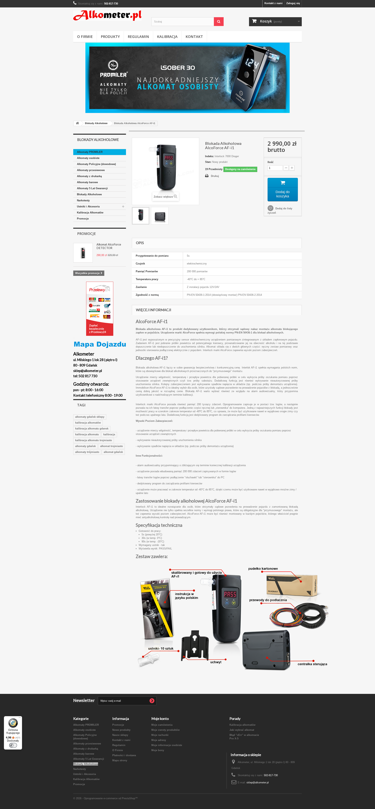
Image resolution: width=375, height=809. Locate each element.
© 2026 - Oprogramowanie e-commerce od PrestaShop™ (105, 798)
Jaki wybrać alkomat (241, 729)
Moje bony (157, 750)
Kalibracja (167, 36)
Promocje (83, 218)
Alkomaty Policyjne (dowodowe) (96, 164)
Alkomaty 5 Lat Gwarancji (92, 188)
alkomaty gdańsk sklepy (89, 416)
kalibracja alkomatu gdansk (91, 428)
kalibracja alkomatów (88, 422)
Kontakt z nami (273, 3)
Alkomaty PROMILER (90, 152)
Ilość (270, 162)
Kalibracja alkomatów (242, 724)
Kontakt (194, 36)
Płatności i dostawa (124, 755)
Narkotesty (83, 200)
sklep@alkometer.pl (257, 782)
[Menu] (19, 718)
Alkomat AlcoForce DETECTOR (108, 246)
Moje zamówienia (161, 724)
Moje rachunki (160, 735)
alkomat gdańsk (113, 452)
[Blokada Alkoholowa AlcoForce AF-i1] (140, 215)
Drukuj (215, 176)
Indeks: (209, 156)
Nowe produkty (121, 729)
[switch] (13, 745)
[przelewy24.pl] (99, 309)
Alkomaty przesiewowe (91, 170)
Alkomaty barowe (87, 182)
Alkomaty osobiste (88, 158)
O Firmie (85, 36)
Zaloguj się (293, 3)
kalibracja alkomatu (87, 434)
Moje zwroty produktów (165, 729)
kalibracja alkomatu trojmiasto (93, 440)
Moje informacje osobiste (166, 745)
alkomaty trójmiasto (87, 452)
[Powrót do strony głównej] (77, 123)
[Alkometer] (109, 15)
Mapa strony (119, 760)
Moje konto (160, 718)
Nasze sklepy (120, 735)
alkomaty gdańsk (85, 446)
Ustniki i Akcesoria (88, 206)
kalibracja (109, 434)
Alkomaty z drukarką (89, 176)
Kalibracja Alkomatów (90, 212)
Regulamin (138, 36)
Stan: (208, 161)
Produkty (110, 36)
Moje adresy (158, 740)
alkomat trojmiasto (111, 446)
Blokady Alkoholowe (89, 194)
